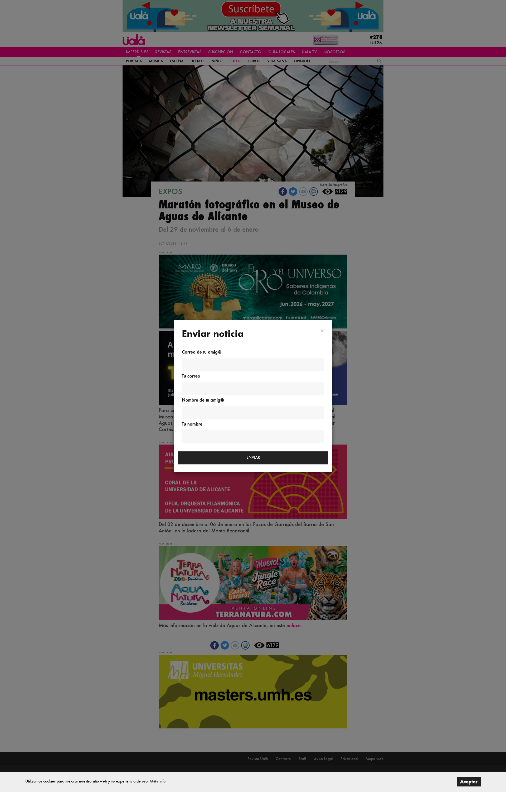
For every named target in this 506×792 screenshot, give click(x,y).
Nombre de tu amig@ (203, 400)
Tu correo (191, 376)
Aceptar (469, 781)
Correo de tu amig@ (201, 352)
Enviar (253, 457)
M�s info (158, 781)
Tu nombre (192, 424)
